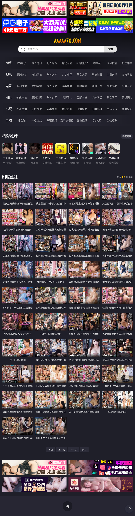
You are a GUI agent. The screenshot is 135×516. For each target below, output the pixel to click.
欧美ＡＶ (52, 74)
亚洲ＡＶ (21, 74)
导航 (9, 120)
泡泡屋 (97, 120)
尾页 (84, 449)
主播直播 (112, 74)
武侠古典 (67, 109)
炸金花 (97, 63)
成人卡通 (52, 86)
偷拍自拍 (36, 86)
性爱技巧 (127, 109)
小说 (9, 109)
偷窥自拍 (21, 97)
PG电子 (21, 63)
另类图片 (127, 97)
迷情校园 (82, 109)
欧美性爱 (67, 86)
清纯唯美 (97, 97)
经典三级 (97, 86)
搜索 (110, 49)
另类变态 (127, 86)
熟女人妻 (82, 74)
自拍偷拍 (36, 74)
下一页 (73, 449)
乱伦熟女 (112, 86)
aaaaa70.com (67, 40)
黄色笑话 (112, 109)
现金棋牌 (112, 63)
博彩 (9, 63)
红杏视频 (82, 120)
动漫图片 (67, 97)
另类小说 (97, 109)
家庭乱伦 (36, 109)
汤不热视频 (66, 120)
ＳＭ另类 (127, 74)
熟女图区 (112, 97)
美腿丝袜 (82, 97)
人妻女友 (52, 109)
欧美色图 (52, 97)
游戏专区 (67, 63)
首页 (50, 449)
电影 (9, 86)
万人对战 (52, 63)
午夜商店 (36, 120)
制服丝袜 (82, 86)
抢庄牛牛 (127, 63)
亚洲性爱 (21, 86)
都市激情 (21, 109)
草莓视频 (52, 120)
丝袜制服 (97, 74)
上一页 (61, 449)
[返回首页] (129, 509)
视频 (9, 74)
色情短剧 (112, 120)
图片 (9, 97)
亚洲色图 (36, 97)
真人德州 (36, 63)
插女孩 (22, 120)
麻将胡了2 (82, 63)
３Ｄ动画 (67, 74)
